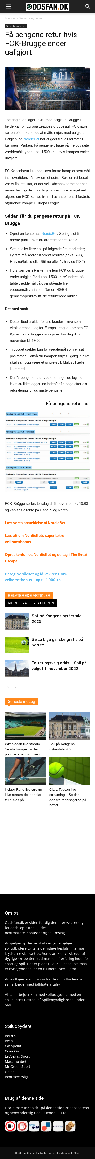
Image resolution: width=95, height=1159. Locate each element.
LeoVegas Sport (17, 1056)
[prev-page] (8, 687)
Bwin (9, 1041)
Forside (10, 18)
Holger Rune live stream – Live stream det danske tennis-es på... (25, 795)
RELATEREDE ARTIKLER (29, 595)
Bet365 (10, 1035)
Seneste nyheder (30, 18)
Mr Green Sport (17, 1066)
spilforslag (56, 933)
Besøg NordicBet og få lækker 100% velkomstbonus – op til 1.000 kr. (36, 576)
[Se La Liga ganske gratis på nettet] (17, 645)
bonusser (34, 933)
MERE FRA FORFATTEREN (31, 603)
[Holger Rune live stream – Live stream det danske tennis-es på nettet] (25, 771)
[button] (8, 6)
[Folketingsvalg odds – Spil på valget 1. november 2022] (17, 668)
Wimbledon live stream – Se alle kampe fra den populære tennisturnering (24, 749)
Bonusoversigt (16, 1077)
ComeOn (12, 1051)
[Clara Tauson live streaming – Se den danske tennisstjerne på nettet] (69, 771)
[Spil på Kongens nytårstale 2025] (17, 621)
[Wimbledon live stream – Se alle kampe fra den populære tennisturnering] (25, 726)
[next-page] (16, 687)
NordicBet (31, 139)
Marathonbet (15, 1061)
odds (14, 927)
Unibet (10, 1071)
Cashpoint (13, 1046)
